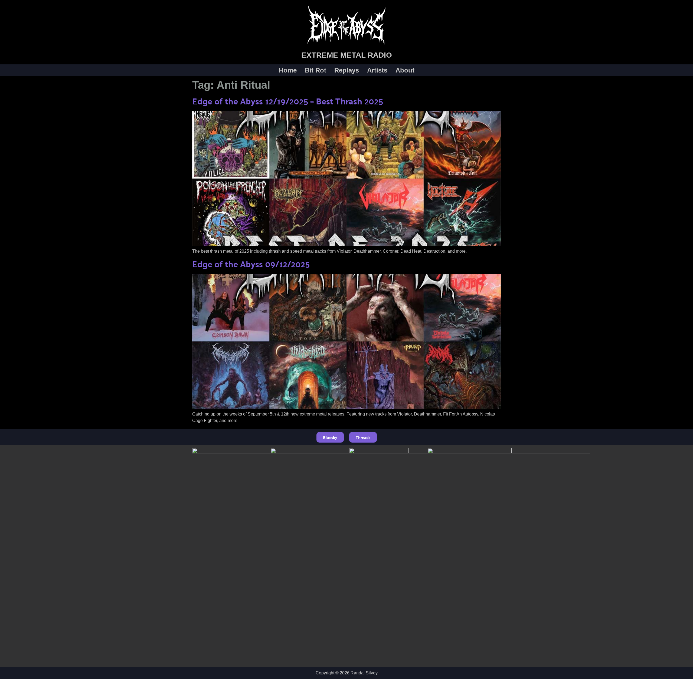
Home (288, 70)
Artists (377, 70)
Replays (346, 70)
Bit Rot (315, 70)
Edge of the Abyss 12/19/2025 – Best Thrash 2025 (287, 101)
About (404, 70)
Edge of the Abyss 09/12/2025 (251, 264)
